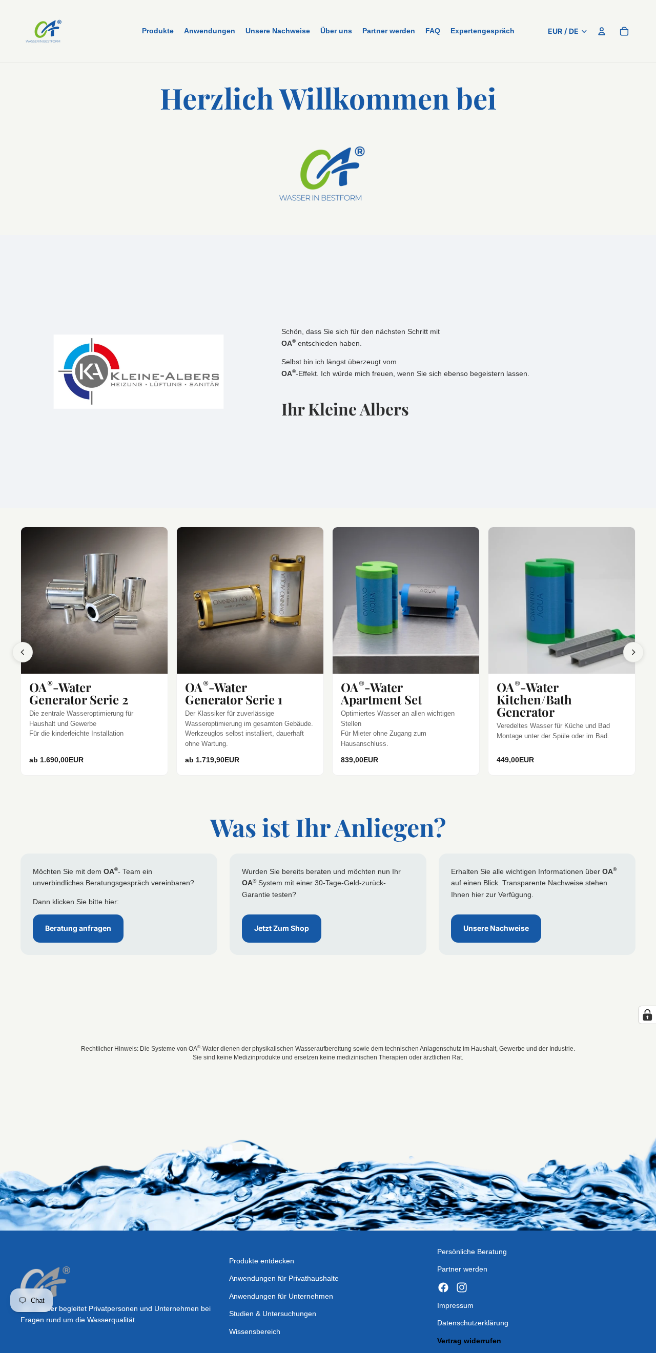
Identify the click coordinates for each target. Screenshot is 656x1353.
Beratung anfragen (78, 928)
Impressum (455, 1305)
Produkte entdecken (261, 1261)
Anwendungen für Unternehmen (281, 1296)
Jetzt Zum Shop (281, 928)
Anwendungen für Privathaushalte (284, 1278)
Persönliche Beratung (472, 1251)
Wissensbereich (254, 1331)
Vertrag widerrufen (469, 1340)
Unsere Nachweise (496, 928)
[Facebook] (443, 1287)
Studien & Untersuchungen (272, 1313)
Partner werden (462, 1269)
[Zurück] (22, 652)
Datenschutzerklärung (472, 1323)
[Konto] (601, 31)
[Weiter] (633, 652)
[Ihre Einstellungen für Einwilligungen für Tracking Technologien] (647, 1015)
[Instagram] (462, 1287)
